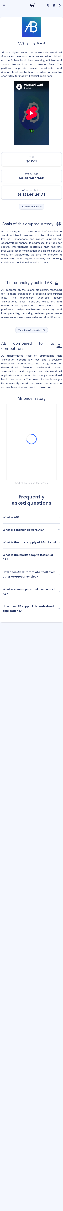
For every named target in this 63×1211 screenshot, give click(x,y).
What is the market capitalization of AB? (28, 557)
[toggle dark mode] (60, 5)
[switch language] (54, 5)
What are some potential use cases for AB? (30, 591)
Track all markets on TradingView (31, 483)
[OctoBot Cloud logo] (32, 5)
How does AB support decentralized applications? (28, 608)
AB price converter (31, 206)
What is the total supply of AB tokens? (30, 542)
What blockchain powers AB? (23, 530)
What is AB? (11, 517)
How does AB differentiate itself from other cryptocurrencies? (29, 574)
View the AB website (29, 330)
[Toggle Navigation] (3, 5)
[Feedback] (48, 5)
